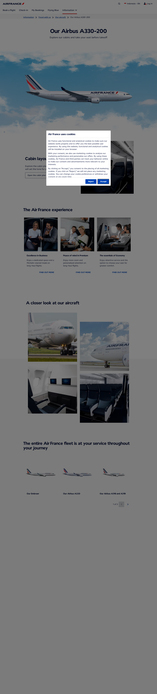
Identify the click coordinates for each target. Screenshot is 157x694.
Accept (103, 181)
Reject (91, 181)
